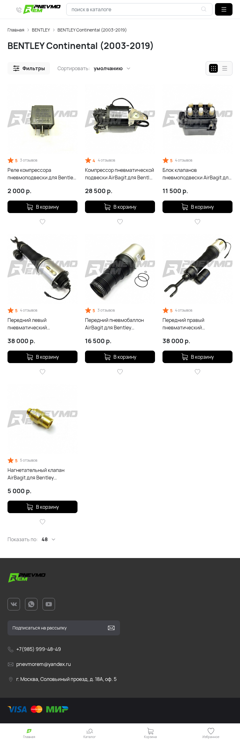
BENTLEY (41, 30)
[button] (223, 9)
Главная (16, 30)
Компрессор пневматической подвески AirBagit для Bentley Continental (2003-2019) (120, 174)
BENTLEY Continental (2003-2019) (92, 30)
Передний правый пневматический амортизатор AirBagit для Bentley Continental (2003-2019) (194, 324)
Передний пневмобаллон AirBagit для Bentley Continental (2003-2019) (114, 324)
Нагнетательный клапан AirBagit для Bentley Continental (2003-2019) (36, 474)
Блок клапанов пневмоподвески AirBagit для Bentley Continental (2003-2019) (196, 174)
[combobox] (139, 9)
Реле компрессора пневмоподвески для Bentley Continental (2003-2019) (42, 174)
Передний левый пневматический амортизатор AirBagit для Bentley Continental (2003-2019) (39, 324)
